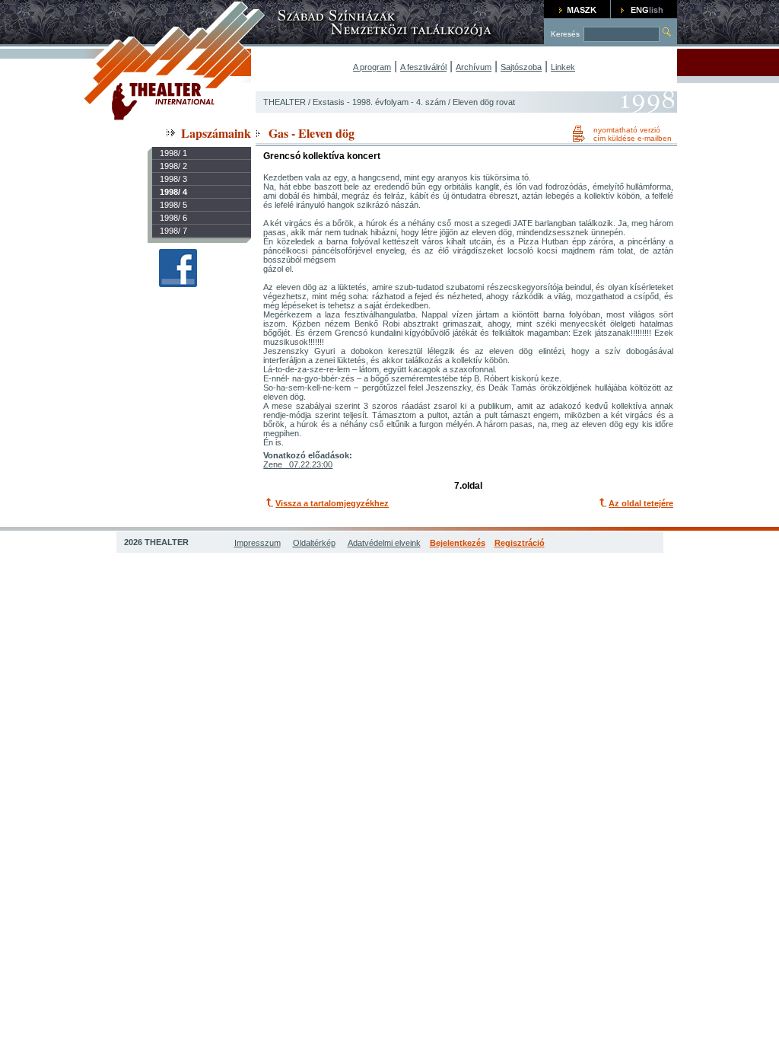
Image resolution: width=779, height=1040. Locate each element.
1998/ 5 (173, 204)
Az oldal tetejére (641, 503)
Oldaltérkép (314, 542)
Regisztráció (519, 542)
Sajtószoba (521, 67)
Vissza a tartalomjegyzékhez (332, 503)
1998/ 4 (173, 191)
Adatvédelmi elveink (384, 542)
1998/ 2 (173, 166)
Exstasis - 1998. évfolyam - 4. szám (379, 102)
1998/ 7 (173, 230)
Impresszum (257, 542)
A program (372, 67)
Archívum (473, 67)
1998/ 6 (173, 217)
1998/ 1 (173, 153)
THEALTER (284, 102)
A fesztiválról (423, 67)
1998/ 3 (173, 178)
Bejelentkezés (457, 542)
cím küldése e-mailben (632, 138)
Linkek (563, 67)
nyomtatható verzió (626, 130)
